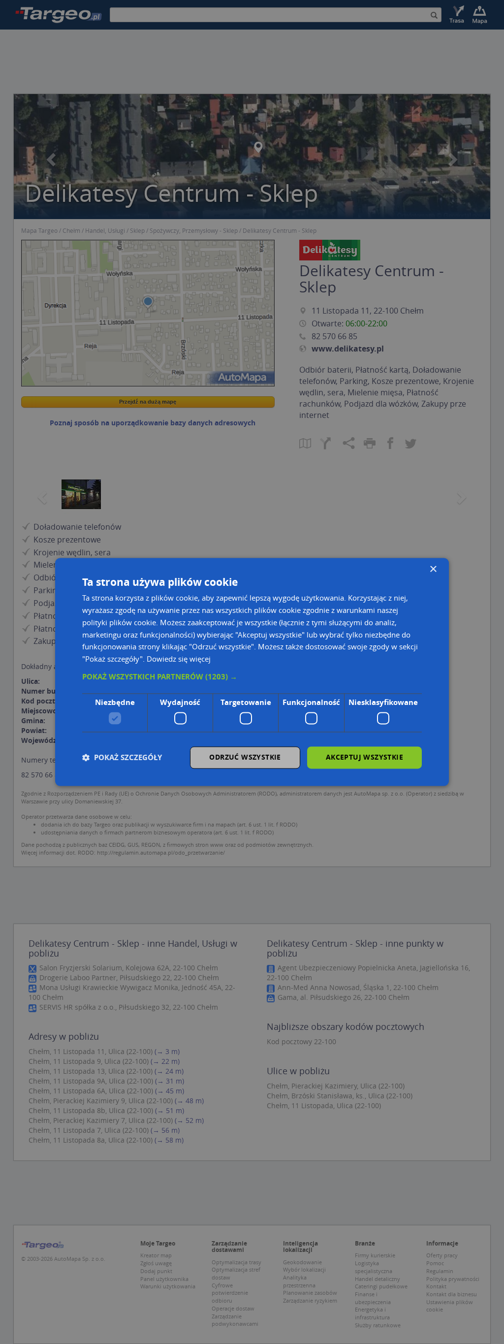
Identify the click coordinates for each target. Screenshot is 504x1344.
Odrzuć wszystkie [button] (245, 757)
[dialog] (252, 672)
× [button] (433, 569)
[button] (252, 676)
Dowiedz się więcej (179, 659)
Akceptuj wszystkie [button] (364, 757)
